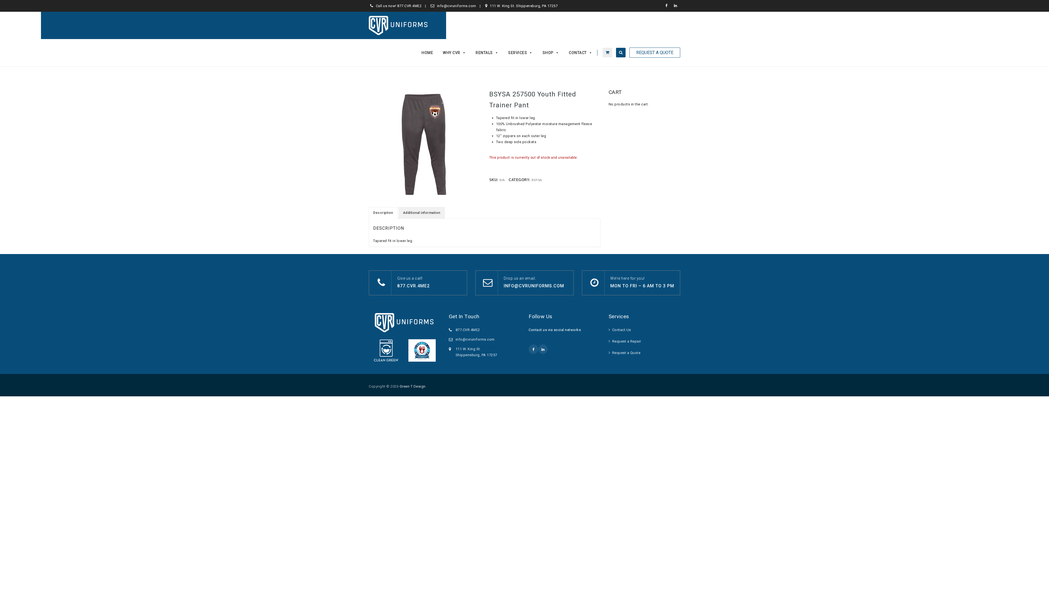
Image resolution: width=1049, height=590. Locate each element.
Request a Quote (626, 353)
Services (517, 53)
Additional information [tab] (421, 213)
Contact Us (621, 330)
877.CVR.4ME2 (409, 6)
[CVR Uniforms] (399, 25)
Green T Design (413, 386)
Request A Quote (654, 52)
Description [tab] (383, 213)
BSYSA (537, 180)
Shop (548, 53)
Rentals (484, 53)
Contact (578, 53)
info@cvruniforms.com (456, 6)
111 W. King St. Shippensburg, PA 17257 (524, 6)
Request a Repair (626, 341)
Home (427, 53)
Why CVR (451, 53)
